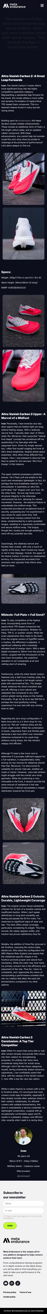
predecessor (24, 120)
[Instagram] (11, 1283)
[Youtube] (5, 1283)
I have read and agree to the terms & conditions (22, 1217)
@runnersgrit (23, 1176)
